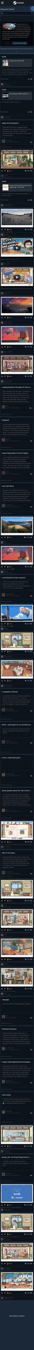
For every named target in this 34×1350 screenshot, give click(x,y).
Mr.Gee (6, 175)
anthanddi (8, 505)
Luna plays (9, 140)
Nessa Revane (9, 709)
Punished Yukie (10, 774)
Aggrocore (9, 1081)
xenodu (8, 472)
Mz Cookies (7, 846)
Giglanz (6, 234)
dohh (7, 406)
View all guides (7, 85)
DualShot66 (7, 116)
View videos (6, 265)
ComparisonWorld (9, 1297)
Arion (5, 83)
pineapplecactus (8, 204)
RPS (5, 542)
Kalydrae (8, 741)
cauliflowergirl (10, 1048)
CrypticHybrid (7, 292)
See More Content (17, 1316)
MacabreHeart (10, 594)
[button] (17, 34)
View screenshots (7, 176)
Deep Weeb (9, 1111)
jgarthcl (8, 439)
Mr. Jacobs (7, 263)
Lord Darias (9, 871)
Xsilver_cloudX (8, 322)
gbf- (7, 1016)
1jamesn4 (8, 1173)
